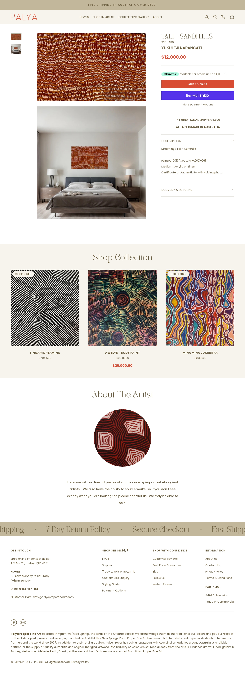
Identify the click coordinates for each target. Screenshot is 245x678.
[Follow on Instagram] (23, 622)
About (157, 17)
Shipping (108, 565)
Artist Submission (216, 595)
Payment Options (114, 590)
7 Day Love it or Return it (118, 571)
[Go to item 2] (16, 48)
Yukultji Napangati (181, 48)
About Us (211, 559)
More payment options (198, 104)
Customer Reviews (165, 559)
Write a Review (162, 584)
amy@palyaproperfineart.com (53, 597)
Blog (155, 571)
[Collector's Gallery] (122, 438)
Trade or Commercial (219, 602)
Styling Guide (111, 584)
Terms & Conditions (218, 578)
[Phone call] (223, 17)
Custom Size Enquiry (115, 578)
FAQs (105, 559)
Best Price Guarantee (167, 565)
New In (84, 17)
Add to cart (197, 84)
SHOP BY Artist (104, 17)
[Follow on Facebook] (14, 622)
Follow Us (159, 578)
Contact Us (212, 565)
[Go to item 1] (16, 36)
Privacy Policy (214, 571)
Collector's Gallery (133, 17)
